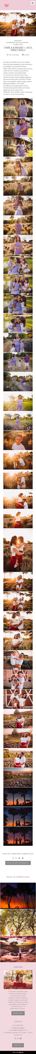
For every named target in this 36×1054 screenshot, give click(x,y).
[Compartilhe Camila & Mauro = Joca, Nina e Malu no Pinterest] (22, 858)
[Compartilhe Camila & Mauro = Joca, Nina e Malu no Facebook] (13, 858)
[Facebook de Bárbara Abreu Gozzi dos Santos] (15, 1038)
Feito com (18, 1052)
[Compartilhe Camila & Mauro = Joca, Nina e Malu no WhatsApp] (16, 858)
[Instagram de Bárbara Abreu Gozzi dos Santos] (18, 1038)
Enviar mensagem (19, 1028)
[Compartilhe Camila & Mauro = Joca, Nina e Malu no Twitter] (19, 858)
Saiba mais (18, 1013)
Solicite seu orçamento (18, 863)
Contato (18, 1045)
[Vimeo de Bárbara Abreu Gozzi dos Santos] (20, 1038)
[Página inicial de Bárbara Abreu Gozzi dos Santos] (6, 5)
